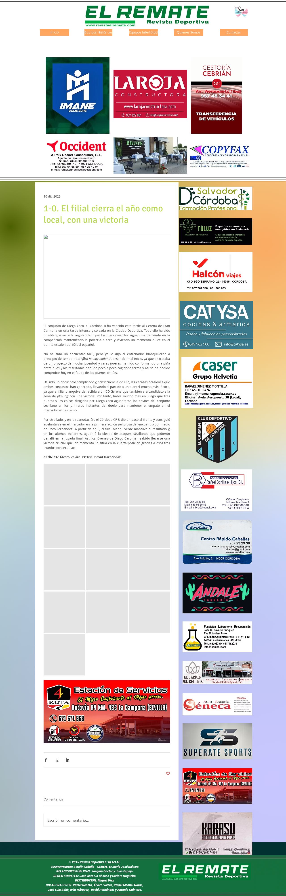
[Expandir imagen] (64, 484)
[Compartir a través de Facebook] (46, 760)
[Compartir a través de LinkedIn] (67, 760)
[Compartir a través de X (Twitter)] (57, 760)
